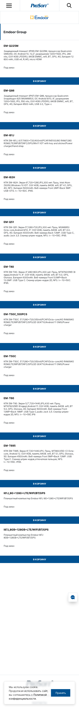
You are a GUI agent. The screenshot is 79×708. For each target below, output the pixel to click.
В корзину (39, 81)
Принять (60, 692)
